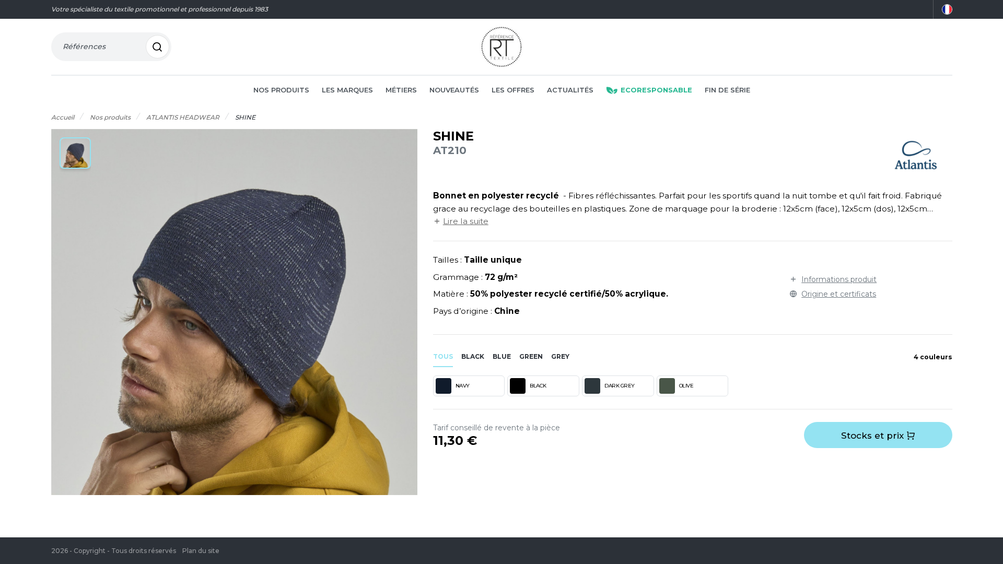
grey (560, 356)
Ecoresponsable (656, 90)
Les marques (347, 90)
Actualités (570, 90)
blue (502, 356)
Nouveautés (454, 90)
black (472, 356)
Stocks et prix (873, 435)
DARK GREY (619, 385)
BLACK (538, 385)
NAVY (463, 385)
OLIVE (686, 385)
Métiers (401, 90)
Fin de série (727, 90)
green (531, 356)
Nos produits (281, 90)
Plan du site (200, 551)
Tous (443, 356)
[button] (75, 153)
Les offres (513, 90)
